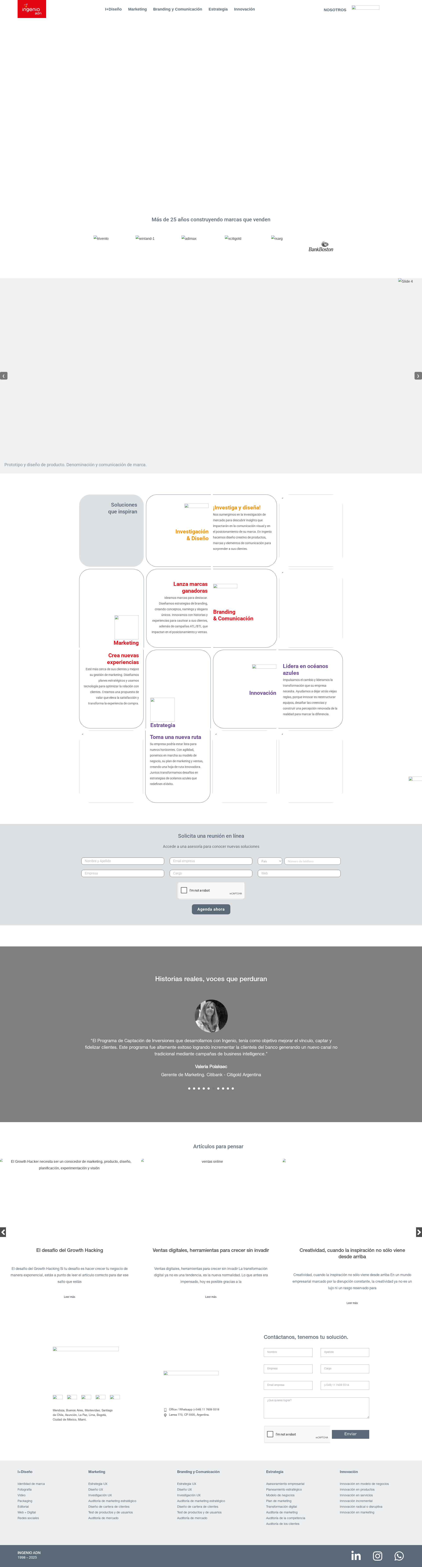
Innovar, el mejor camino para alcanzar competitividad (352, 1250)
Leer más (69, 1296)
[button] (189, 1088)
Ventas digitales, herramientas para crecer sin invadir (69, 1250)
